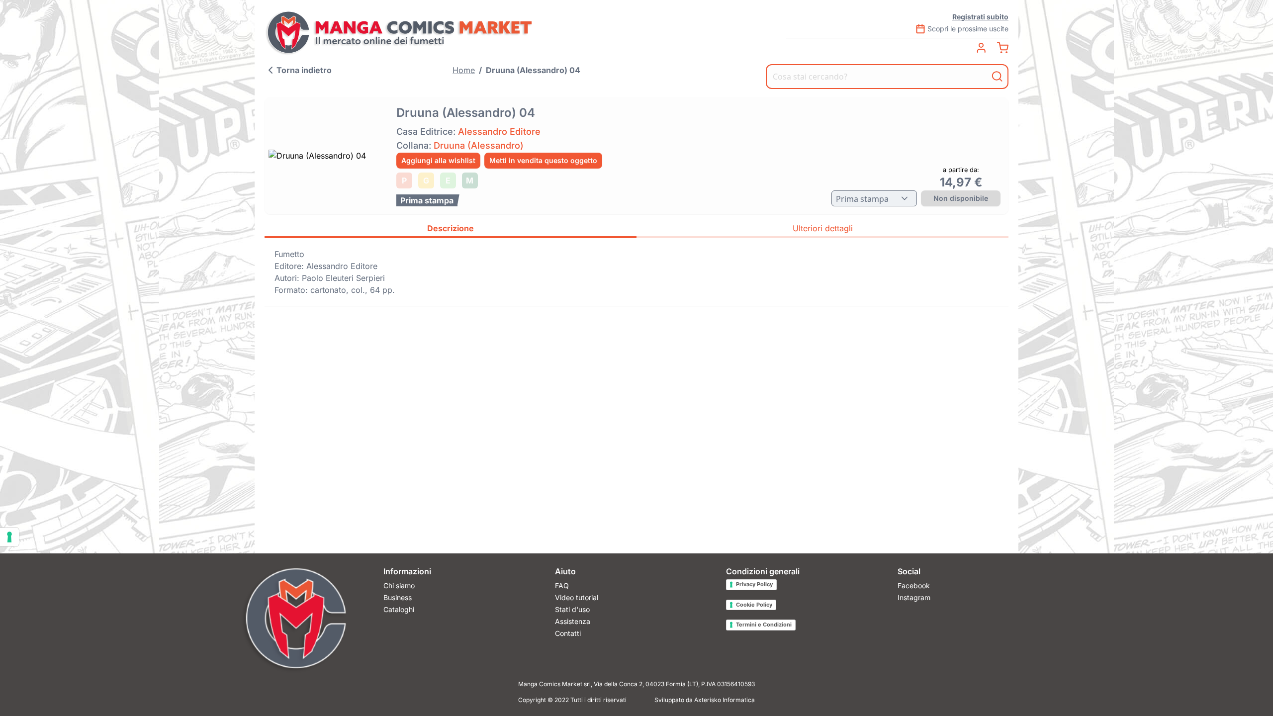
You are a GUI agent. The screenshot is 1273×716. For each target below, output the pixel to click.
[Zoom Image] (327, 156)
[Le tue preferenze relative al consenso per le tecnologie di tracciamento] (9, 537)
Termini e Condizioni (764, 624)
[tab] (450, 229)
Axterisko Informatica (724, 700)
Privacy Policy (754, 584)
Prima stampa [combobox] (862, 198)
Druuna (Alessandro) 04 (533, 70)
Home (464, 70)
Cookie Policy (754, 604)
